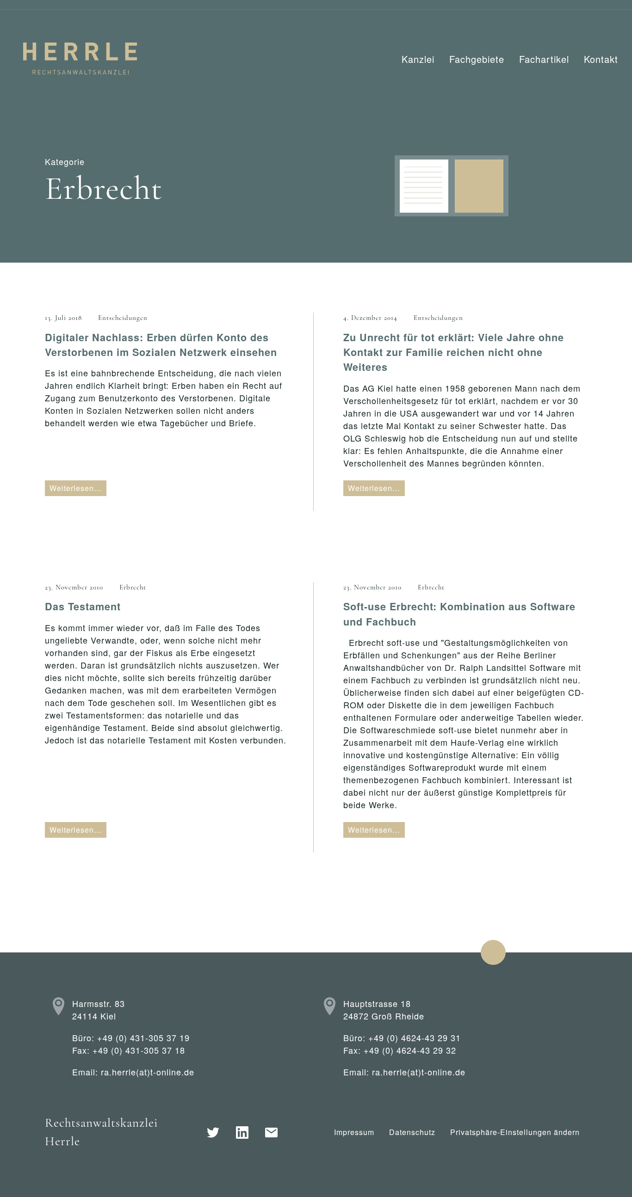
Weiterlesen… (76, 488)
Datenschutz (412, 1132)
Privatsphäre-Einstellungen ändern (515, 1132)
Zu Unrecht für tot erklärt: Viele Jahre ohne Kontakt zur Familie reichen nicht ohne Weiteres (453, 352)
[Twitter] (213, 1132)
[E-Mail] (271, 1132)
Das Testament (83, 606)
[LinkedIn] (242, 1132)
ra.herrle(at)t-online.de (147, 1072)
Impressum (354, 1132)
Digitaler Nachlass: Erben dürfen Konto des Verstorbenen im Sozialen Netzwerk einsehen (161, 344)
